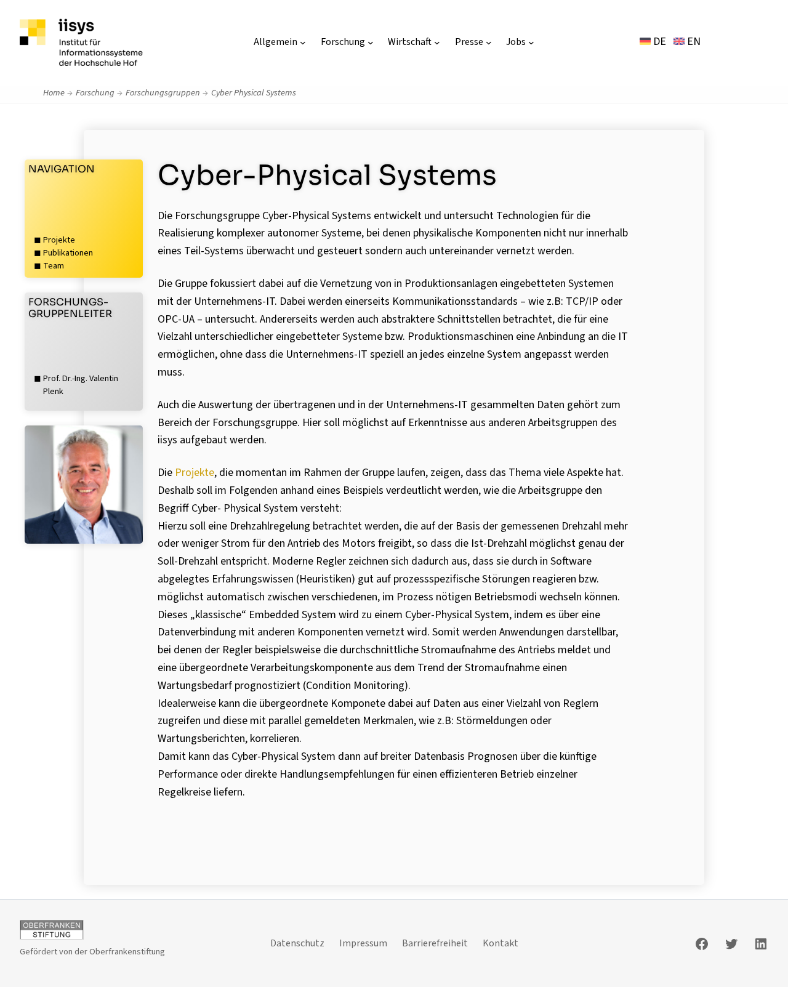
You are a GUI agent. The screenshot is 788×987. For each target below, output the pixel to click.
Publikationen (68, 252)
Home (54, 92)
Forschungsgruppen (163, 92)
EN (693, 41)
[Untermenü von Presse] (489, 42)
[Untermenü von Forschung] (371, 42)
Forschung (95, 92)
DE (658, 41)
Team (53, 265)
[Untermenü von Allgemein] (303, 42)
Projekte (59, 239)
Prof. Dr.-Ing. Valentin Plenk (80, 385)
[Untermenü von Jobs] (531, 42)
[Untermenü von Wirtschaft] (437, 42)
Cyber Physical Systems (253, 92)
